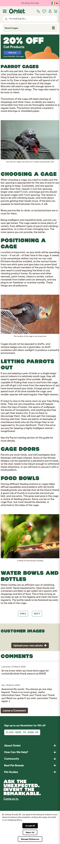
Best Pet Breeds (14, 765)
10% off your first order (30, 3)
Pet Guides (11, 771)
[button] (30, 772)
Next (37, 614)
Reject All (30, 832)
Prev (23, 614)
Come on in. (11, 798)
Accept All (30, 826)
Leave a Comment (14, 710)
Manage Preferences (30, 839)
